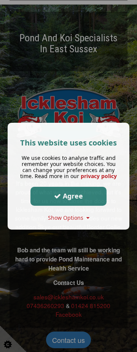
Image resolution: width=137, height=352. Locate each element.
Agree (72, 195)
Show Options (67, 217)
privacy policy (99, 175)
